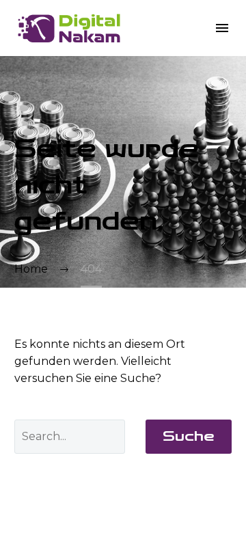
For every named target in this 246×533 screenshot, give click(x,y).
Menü (222, 28)
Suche (189, 436)
